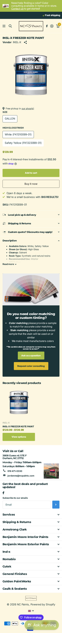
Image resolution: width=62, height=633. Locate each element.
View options (19, 436)
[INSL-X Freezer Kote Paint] (19, 402)
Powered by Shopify (43, 604)
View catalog (4, 26)
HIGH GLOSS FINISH (13, 127)
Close (31, 514)
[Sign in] (51, 26)
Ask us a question (31, 355)
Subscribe (55, 505)
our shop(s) (28, 108)
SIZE (5, 112)
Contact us (17, 8)
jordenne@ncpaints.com (20, 475)
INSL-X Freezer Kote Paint (18, 426)
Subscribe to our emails (15, 497)
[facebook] (3, 493)
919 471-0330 (14, 471)
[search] (10, 26)
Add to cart (31, 172)
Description (10, 240)
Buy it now (31, 183)
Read (8, 264)
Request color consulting (31, 366)
